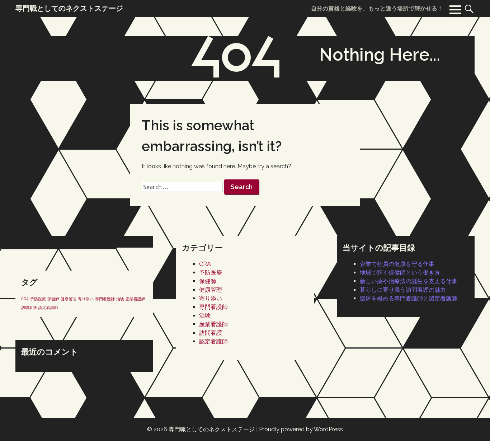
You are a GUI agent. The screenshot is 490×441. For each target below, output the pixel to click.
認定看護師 (213, 341)
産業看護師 (213, 324)
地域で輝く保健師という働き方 (400, 272)
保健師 (207, 281)
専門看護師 (213, 307)
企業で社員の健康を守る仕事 (397, 264)
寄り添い (210, 298)
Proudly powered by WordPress (301, 429)
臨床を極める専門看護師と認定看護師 (408, 298)
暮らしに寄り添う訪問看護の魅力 (403, 289)
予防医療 (210, 272)
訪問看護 (210, 332)
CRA (205, 264)
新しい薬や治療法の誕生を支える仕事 (408, 281)
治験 (205, 315)
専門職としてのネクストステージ (212, 429)
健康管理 (210, 289)
